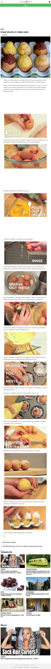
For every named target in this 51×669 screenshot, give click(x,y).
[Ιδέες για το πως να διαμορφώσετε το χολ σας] (13, 605)
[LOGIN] (49, 1)
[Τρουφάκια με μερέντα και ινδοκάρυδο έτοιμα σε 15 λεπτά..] (13, 584)
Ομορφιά (3, 569)
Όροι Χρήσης (26, 667)
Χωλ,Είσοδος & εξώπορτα (5, 613)
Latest (25, 5)
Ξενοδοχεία (29, 613)
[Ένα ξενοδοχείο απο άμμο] (38, 605)
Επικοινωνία (14, 667)
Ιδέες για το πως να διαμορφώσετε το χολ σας (12, 615)
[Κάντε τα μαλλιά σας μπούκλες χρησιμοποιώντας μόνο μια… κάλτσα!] (13, 561)
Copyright (20, 667)
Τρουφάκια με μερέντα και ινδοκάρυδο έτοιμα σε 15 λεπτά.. (11, 594)
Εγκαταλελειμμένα (30, 592)
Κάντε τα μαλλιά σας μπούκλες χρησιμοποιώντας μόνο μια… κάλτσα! (11, 572)
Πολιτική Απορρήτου (34, 667)
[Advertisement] (25, 16)
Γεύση (2, 592)
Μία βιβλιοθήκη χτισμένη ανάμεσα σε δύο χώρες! (37, 594)
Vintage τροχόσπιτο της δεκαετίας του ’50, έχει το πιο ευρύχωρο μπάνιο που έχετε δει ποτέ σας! (38, 572)
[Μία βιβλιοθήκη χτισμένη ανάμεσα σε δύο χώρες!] (38, 584)
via (4, 536)
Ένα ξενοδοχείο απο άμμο (33, 615)
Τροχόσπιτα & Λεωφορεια (31, 569)
